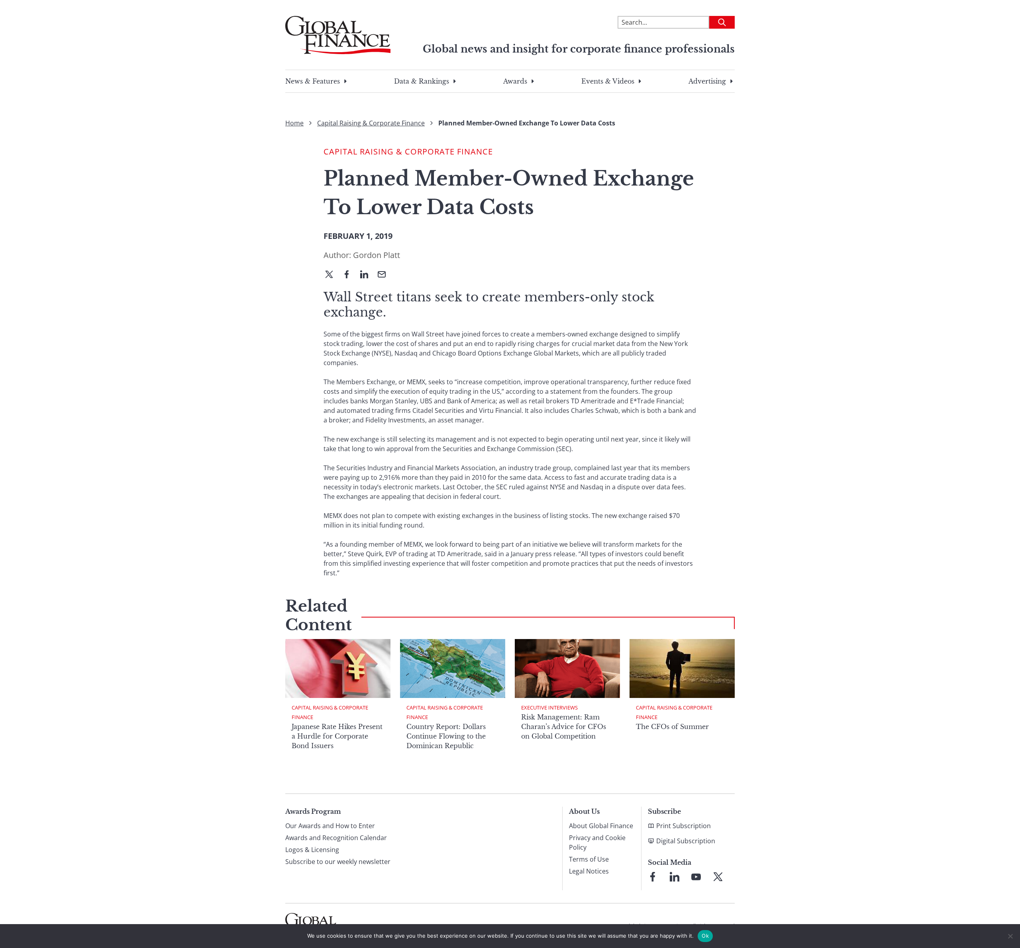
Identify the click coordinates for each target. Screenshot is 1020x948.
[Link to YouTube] (696, 877)
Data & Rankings (421, 81)
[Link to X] (718, 877)
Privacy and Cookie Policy (597, 842)
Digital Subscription (685, 841)
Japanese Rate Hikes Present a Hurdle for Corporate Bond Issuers (337, 736)
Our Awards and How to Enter (330, 825)
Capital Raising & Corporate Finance (371, 123)
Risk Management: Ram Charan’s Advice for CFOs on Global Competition (563, 726)
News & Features (312, 81)
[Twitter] (332, 275)
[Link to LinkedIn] (674, 877)
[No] (1010, 936)
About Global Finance (601, 825)
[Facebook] (350, 275)
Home (294, 123)
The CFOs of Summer (672, 727)
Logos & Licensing (312, 849)
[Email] (385, 275)
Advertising (707, 81)
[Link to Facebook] (652, 877)
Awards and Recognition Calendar (336, 837)
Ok (705, 935)
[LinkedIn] (367, 275)
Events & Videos (607, 81)
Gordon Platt (376, 255)
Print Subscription (683, 825)
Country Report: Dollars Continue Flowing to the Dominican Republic (446, 736)
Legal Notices (589, 871)
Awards (515, 81)
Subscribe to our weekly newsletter (337, 861)
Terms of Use (589, 859)
